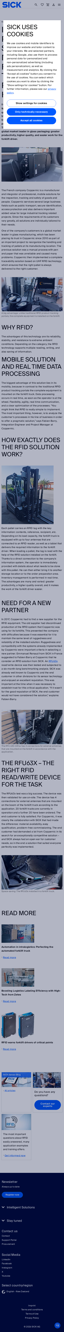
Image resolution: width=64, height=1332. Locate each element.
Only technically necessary (31, 112)
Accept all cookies (31, 120)
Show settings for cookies (31, 103)
